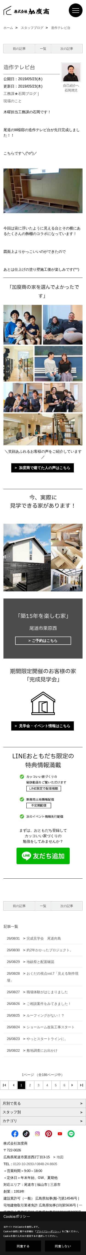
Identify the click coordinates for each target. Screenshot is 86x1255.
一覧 (43, 48)
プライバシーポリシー (47, 1231)
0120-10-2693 (23, 1164)
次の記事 (66, 48)
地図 (60, 1157)
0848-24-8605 (46, 1164)
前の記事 (19, 48)
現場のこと (12, 101)
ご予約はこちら (45, 641)
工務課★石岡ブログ (19, 94)
